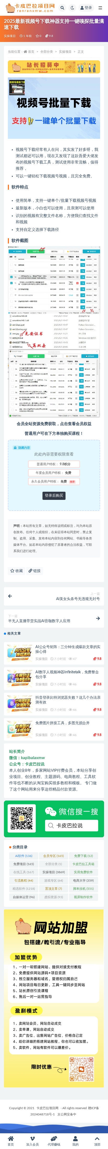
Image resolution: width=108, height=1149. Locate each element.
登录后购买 (54, 495)
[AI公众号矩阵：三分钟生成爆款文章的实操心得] (20, 653)
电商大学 (83, 880)
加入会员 (32, 1144)
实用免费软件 (83, 873)
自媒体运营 (24, 897)
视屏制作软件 (83, 898)
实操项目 (10, 36)
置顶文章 (53, 888)
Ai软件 (23, 855)
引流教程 (23, 880)
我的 (75, 1144)
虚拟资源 (53, 897)
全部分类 (46, 51)
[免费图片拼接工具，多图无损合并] (20, 729)
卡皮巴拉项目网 (47, 1108)
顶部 (97, 1144)
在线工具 (23, 872)
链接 (36, 571)
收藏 (18, 571)
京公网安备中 (66, 1114)
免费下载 (83, 855)
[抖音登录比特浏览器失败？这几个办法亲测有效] (20, 704)
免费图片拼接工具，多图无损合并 (62, 723)
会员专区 (53, 855)
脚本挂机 (83, 888)
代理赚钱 (54, 1144)
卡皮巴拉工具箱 (83, 865)
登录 (88, 8)
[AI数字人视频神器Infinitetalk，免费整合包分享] (20, 678)
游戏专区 (53, 880)
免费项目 (23, 864)
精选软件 (24, 888)
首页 (31, 51)
